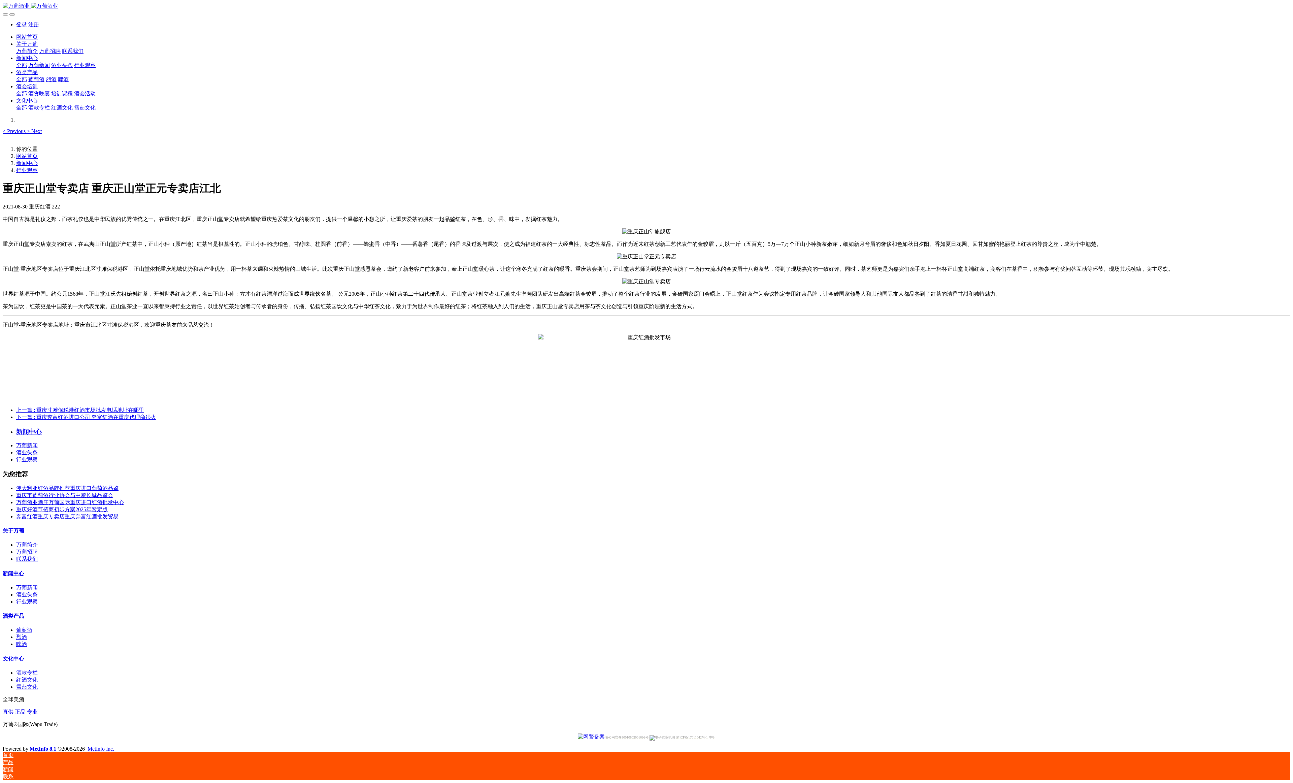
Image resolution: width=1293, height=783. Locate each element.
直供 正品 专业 (20, 712)
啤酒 (21, 644)
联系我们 (27, 559)
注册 (33, 24)
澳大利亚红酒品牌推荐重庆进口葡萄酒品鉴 (67, 488)
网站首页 (27, 37)
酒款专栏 (27, 673)
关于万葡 (13, 530)
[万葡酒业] (646, 6)
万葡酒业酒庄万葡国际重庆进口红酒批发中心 (70, 502)
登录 (21, 24)
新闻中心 (27, 163)
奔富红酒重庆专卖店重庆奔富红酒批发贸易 (67, 516)
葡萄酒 (24, 630)
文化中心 (13, 658)
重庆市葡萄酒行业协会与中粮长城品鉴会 (64, 495)
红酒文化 (27, 680)
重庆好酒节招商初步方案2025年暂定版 (62, 509)
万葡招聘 (27, 552)
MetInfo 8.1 (43, 749)
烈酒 (21, 637)
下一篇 (86, 417)
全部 (21, 65)
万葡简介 (27, 545)
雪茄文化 (27, 687)
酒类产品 (13, 616)
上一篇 (80, 410)
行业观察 (27, 170)
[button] (15, 131)
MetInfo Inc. (101, 749)
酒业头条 (27, 452)
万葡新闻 (27, 445)
